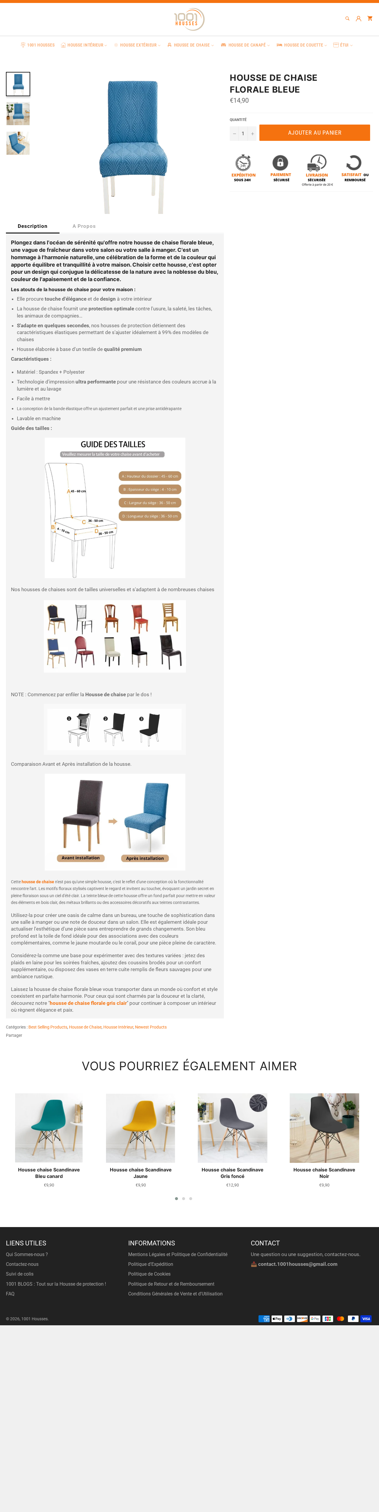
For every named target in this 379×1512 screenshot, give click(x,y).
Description (33, 226)
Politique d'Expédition (150, 1264)
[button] (176, 1199)
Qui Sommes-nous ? (27, 1254)
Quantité (238, 120)
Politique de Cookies (149, 1274)
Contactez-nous (22, 1264)
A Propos (84, 226)
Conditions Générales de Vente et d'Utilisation (175, 1294)
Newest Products (151, 1027)
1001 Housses (34, 1318)
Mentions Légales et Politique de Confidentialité (177, 1254)
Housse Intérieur (118, 1027)
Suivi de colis (19, 1274)
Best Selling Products (47, 1027)
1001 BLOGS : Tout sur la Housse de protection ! (56, 1284)
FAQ (10, 1294)
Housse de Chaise (85, 1027)
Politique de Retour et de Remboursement (171, 1284)
